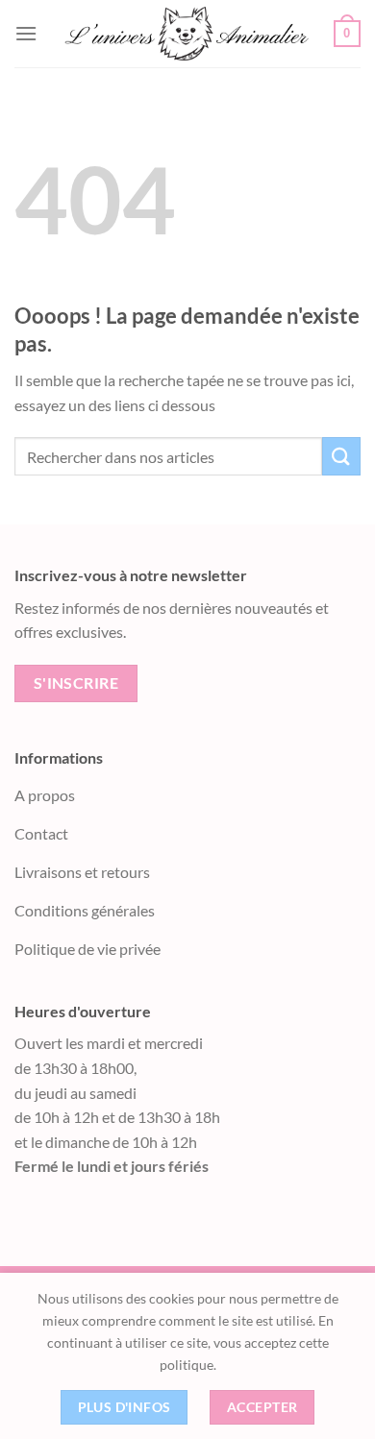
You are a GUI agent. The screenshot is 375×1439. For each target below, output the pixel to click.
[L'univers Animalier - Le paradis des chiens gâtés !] (185, 33)
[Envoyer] (341, 456)
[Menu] (26, 33)
